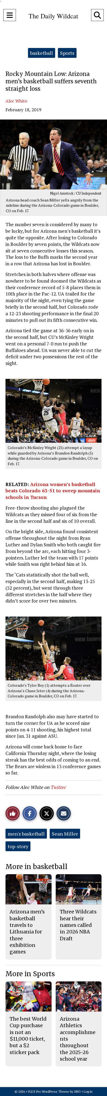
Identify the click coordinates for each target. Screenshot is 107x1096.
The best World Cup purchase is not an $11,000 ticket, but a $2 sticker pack (28, 1035)
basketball (41, 53)
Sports (67, 53)
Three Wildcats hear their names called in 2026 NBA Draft (78, 924)
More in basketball (36, 866)
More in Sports (30, 974)
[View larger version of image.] (53, 154)
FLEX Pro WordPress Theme (48, 1091)
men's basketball (26, 833)
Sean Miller (65, 833)
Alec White (16, 101)
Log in (88, 1091)
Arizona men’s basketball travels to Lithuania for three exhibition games (27, 931)
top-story (18, 846)
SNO (77, 1091)
